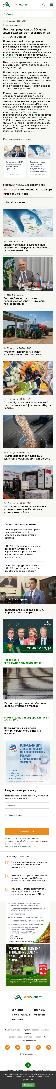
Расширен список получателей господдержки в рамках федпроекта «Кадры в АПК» (29, 891)
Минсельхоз (12, 193)
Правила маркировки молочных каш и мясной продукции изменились (29, 865)
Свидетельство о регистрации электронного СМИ (28, 1037)
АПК (7, 189)
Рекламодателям (21, 1014)
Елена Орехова (18, 37)
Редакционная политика (28, 1040)
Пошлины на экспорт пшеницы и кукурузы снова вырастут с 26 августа (27, 457)
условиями (28, 1079)
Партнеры (39, 1010)
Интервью (21, 599)
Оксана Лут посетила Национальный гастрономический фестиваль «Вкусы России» (27, 405)
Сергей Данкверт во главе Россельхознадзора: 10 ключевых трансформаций (24, 301)
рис (26, 193)
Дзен (32, 185)
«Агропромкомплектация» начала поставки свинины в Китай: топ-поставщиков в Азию (25, 509)
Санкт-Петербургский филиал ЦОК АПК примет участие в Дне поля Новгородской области (22, 568)
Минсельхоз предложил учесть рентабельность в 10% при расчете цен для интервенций (29, 878)
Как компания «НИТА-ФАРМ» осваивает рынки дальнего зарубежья (15, 165)
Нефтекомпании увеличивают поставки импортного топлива (22, 353)
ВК (43, 185)
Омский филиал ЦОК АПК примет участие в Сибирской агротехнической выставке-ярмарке (22, 533)
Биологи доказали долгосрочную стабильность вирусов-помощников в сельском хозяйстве (39, 166)
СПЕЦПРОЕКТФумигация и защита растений (23, 661)
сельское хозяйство (26, 189)
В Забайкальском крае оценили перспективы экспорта (24, 611)
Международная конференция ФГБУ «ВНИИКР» (26, 719)
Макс (37, 185)
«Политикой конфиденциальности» (20, 846)
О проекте (39, 1014)
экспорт (47, 189)
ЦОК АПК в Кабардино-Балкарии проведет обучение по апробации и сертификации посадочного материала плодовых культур (22, 551)
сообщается (10, 57)
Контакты (17, 1019)
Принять (28, 1085)
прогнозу (32, 112)
